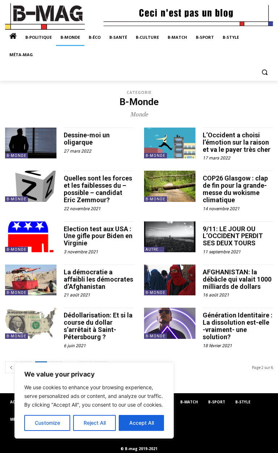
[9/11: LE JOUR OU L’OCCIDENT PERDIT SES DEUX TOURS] (169, 236)
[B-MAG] (54, 16)
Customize (47, 423)
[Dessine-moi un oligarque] (30, 143)
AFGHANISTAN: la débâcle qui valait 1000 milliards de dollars (237, 279)
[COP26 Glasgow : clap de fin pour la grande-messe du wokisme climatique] (169, 186)
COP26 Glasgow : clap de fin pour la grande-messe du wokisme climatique (235, 188)
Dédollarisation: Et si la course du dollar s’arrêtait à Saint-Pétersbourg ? (98, 325)
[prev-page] (11, 367)
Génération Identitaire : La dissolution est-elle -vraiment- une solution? (238, 325)
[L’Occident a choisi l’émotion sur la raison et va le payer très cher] (169, 143)
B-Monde (16, 156)
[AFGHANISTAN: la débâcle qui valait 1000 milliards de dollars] (169, 280)
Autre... (154, 250)
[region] (94, 400)
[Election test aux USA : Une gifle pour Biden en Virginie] (30, 236)
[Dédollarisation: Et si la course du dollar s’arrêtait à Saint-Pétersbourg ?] (30, 323)
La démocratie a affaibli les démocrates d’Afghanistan (98, 279)
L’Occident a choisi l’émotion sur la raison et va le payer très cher (236, 142)
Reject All (95, 423)
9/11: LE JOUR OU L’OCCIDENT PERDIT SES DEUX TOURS (233, 236)
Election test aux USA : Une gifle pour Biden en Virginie (98, 236)
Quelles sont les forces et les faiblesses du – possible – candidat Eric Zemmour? (98, 188)
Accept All (141, 423)
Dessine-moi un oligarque (87, 138)
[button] (264, 72)
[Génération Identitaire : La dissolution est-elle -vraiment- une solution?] (169, 323)
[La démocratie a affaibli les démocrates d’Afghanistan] (30, 280)
